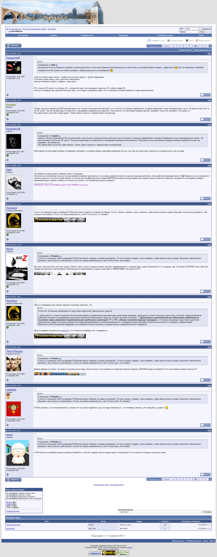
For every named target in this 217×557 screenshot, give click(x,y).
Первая (166, 46)
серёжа (11, 389)
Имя (181, 29)
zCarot (129, 547)
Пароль (182, 32)
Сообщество (86, 35)
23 (205, 46)
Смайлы (9, 504)
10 (174, 46)
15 (180, 46)
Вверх (212, 541)
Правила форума (205, 40)
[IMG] (8, 506)
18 (189, 46)
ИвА (9, 169)
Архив (205, 541)
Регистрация (23, 35)
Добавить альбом (177, 40)
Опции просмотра (201, 50)
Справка (53, 35)
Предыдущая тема (101, 485)
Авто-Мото (52, 29)
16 (183, 46)
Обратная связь (178, 541)
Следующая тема (116, 485)
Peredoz (11, 208)
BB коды (9, 502)
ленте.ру (65, 330)
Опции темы (185, 50)
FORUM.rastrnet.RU (194, 541)
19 (192, 46)
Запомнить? (206, 29)
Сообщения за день (165, 35)
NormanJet (13, 128)
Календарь (123, 35)
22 (202, 46)
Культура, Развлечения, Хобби (34, 29)
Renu (9, 248)
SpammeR (13, 57)
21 (199, 46)
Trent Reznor (14, 351)
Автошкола (10, 528)
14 (177, 46)
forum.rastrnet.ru (15, 29)
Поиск (201, 35)
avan (9, 434)
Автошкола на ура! (13, 525)
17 (186, 46)
